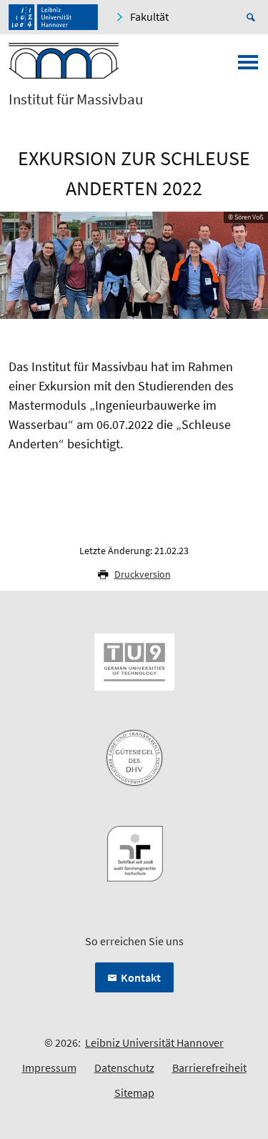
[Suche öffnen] (253, 17)
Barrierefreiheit (209, 1067)
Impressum (49, 1067)
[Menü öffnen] (248, 66)
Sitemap (134, 1092)
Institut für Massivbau (76, 99)
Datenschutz (124, 1067)
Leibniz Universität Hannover (154, 1042)
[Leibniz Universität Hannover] (53, 17)
